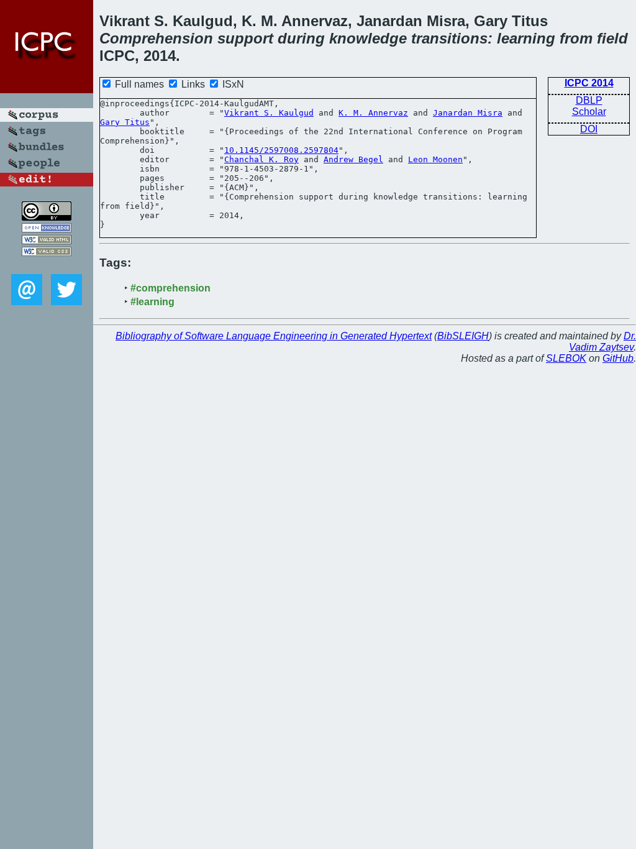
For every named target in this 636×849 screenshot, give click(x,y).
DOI (588, 129)
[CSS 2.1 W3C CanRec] (46, 265)
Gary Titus (125, 122)
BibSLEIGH (463, 336)
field (612, 38)
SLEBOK (566, 358)
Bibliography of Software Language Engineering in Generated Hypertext (274, 336)
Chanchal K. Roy (261, 159)
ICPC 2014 (589, 83)
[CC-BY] (46, 217)
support (245, 38)
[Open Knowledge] (46, 229)
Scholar (589, 111)
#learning (152, 301)
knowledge (368, 38)
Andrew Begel (353, 159)
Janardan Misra (467, 112)
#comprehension (170, 288)
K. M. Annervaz (373, 112)
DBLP (589, 100)
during (301, 38)
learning (526, 38)
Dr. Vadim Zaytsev (602, 341)
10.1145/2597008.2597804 (281, 150)
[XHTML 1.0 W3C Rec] (46, 241)
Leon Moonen (435, 159)
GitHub (618, 358)
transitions (449, 38)
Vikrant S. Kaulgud (269, 112)
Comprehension (156, 38)
